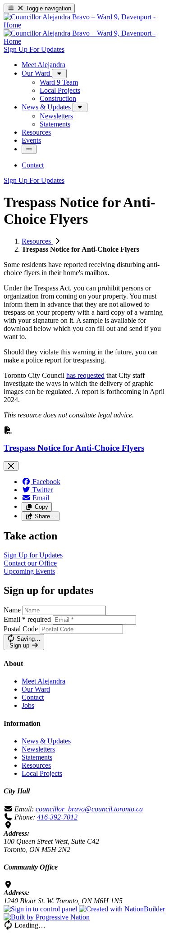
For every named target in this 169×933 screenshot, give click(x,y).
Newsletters (38, 749)
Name (12, 610)
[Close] (11, 466)
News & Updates (46, 741)
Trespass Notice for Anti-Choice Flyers (74, 448)
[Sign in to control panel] (41, 909)
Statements (37, 757)
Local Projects (42, 773)
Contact (33, 697)
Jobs (28, 705)
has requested (85, 375)
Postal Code (21, 629)
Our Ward (36, 689)
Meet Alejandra (43, 681)
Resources (37, 241)
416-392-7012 (57, 817)
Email (27, 619)
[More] (59, 73)
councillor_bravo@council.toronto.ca (89, 809)
